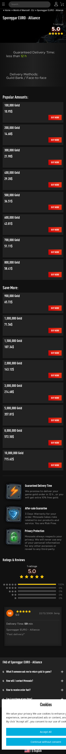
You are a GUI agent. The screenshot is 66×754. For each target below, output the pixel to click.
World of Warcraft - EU (23, 10)
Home (8, 10)
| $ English (36, 751)
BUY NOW (55, 117)
